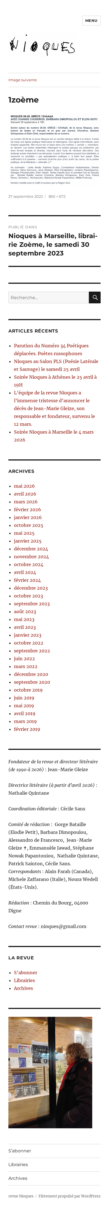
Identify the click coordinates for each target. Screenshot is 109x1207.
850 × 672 (57, 196)
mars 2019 (25, 721)
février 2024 (27, 580)
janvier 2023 (27, 635)
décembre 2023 (31, 588)
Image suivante (22, 80)
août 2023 (25, 611)
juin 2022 (24, 658)
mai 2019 (24, 705)
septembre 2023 (32, 603)
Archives (23, 988)
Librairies (24, 980)
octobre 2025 (28, 525)
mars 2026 (26, 501)
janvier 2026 (28, 517)
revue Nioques (21, 1196)
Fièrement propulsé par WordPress (70, 1196)
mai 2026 (24, 486)
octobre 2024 (28, 564)
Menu (91, 20)
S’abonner (25, 972)
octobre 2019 (28, 690)
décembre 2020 (31, 674)
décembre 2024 (31, 549)
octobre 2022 (28, 643)
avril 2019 (24, 713)
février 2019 (27, 729)
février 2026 (27, 509)
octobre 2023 (28, 596)
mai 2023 (24, 619)
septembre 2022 (32, 650)
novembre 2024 (31, 556)
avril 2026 (25, 494)
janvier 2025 (28, 541)
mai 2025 (24, 533)
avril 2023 (25, 627)
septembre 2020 (32, 682)
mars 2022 (25, 666)
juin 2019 (24, 698)
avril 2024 (25, 572)
